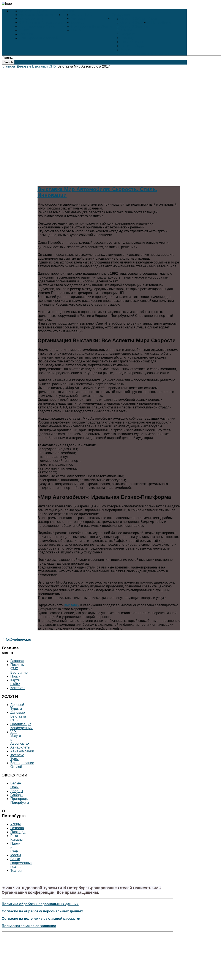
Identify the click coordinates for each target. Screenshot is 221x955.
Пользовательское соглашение (29, 926)
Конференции (31, 18)
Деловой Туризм (33, 11)
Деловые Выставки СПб (36, 66)
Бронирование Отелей (38, 38)
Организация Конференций (21, 726)
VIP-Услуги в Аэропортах (40, 22)
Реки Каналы (131, 42)
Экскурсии (121, 15)
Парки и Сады (132, 46)
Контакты (17, 688)
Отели (153, 18)
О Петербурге (159, 22)
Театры (77, 30)
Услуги (68, 11)
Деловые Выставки (36, 15)
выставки (71, 605)
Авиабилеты (20, 747)
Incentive (26, 34)
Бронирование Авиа (37, 26)
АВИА (24, 30)
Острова (127, 34)
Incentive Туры (17, 757)
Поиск (15, 676)
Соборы (78, 22)
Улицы (126, 30)
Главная (8, 66)
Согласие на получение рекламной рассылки (41, 918)
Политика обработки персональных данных (40, 904)
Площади (128, 38)
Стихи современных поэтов (144, 53)
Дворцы (78, 18)
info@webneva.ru (17, 639)
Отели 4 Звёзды (134, 22)
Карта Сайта (15, 682)
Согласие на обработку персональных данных (42, 911)
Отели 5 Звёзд (132, 18)
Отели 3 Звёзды (134, 26)
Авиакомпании (22, 751)
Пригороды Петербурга (91, 26)
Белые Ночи (81, 15)
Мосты (126, 49)
